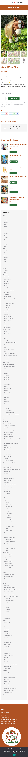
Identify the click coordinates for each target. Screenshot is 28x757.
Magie (4, 620)
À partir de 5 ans (8, 563)
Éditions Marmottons (9, 594)
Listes (4, 572)
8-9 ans (18, 102)
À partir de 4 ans (8, 561)
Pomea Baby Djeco (10, 539)
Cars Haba (8, 546)
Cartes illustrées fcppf (9, 430)
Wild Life (9, 524)
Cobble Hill (6, 679)
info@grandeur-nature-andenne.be (9, 719)
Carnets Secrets (8, 672)
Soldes (4, 694)
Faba (5, 331)
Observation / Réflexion (8, 655)
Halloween (8, 493)
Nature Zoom (7, 644)
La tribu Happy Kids (8, 432)
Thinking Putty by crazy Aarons (11, 487)
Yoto (5, 344)
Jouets (2, 104)
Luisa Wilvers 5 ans (8, 576)
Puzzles (5, 675)
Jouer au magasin (8, 530)
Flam (7, 340)
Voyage (6, 360)
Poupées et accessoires (9, 537)
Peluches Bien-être (8, 436)
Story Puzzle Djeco (8, 692)
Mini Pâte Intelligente (9, 478)
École (7, 602)
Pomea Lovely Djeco (10, 541)
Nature (7, 611)
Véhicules (6, 543)
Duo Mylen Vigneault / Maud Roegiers (12, 589)
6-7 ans (15, 102)
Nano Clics (6, 397)
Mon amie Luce (6, 622)
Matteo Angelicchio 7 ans (10, 578)
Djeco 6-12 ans (7, 316)
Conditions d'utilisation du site (8, 721)
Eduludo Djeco (7, 277)
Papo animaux (9, 506)
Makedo (6, 390)
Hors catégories (8, 371)
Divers (8, 515)
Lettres (6, 281)
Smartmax (6, 403)
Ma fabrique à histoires (11, 342)
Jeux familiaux (7, 456)
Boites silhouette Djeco (9, 677)
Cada (5, 382)
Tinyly (7, 528)
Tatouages (6, 375)
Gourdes (6, 351)
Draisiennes (7, 627)
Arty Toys (8, 502)
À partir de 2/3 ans (8, 557)
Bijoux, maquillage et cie (8, 364)
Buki (7, 288)
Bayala (8, 511)
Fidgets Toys (7, 471)
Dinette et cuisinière (8, 497)
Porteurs (6, 631)
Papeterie (5, 670)
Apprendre (5, 274)
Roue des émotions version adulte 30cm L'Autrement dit (17, 198)
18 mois (5, 231)
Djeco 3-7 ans (7, 314)
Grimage (6, 368)
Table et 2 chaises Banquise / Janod (18, 176)
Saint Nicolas (7, 618)
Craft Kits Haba (7, 296)
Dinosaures (9, 513)
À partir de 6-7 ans (8, 565)
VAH (7, 495)
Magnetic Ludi (7, 388)
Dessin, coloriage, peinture (10, 298)
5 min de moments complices (11, 427)
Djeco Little (8, 559)
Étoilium (6, 657)
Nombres (6, 283)
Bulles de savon (7, 447)
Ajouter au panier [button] (13, 182)
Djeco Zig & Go (7, 384)
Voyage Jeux (6, 697)
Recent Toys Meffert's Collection (11, 664)
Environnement (9, 410)
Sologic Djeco (7, 668)
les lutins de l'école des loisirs (11, 596)
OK (14, 754)
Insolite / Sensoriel (7, 467)
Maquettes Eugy (8, 327)
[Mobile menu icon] (25, 2)
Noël (7, 613)
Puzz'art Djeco (7, 686)
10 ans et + (5, 220)
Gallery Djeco (7, 681)
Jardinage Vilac (7, 642)
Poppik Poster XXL (10, 290)
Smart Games (7, 666)
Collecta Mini (8, 504)
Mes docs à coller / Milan (15, 155)
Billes (5, 445)
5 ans (12, 102)
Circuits (7, 408)
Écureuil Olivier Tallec (9, 592)
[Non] (26, 752)
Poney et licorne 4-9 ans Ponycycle (18, 186)
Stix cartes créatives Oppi (16, 167)
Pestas (6, 399)
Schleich (8, 508)
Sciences (6, 285)
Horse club (9, 522)
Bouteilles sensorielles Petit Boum (12, 469)
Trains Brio (6, 406)
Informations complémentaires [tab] (8, 121)
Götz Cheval (4, 91)
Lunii (5, 338)
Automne (8, 598)
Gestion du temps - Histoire (9, 462)
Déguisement (7, 491)
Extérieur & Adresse (7, 441)
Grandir (7, 607)
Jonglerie (6, 458)
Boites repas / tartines (9, 349)
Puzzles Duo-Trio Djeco (9, 690)
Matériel (7, 307)
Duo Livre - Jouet (7, 423)
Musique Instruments (8, 635)
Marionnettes (7, 532)
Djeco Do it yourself (8, 318)
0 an (4, 215)
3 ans (7, 102)
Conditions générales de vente (8, 723)
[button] (25, 16)
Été (6, 605)
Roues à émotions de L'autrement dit (12, 438)
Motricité (5, 624)
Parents (7, 616)
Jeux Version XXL (7, 570)
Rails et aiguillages (10, 412)
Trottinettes (7, 633)
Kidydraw (8, 305)
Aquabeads (6, 294)
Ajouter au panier (14, 98)
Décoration (5, 421)
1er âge (8, 309)
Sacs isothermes (8, 358)
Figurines (6, 500)
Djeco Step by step (10, 303)
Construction (6, 377)
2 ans (4, 235)
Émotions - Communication (9, 425)
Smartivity (6, 401)
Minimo (6, 465)
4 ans (10, 102)
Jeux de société (6, 552)
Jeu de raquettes (8, 454)
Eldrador (9, 517)
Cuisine (4, 419)
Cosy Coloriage (9, 301)
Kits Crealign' (7, 325)
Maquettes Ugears (8, 393)
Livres (5, 224)
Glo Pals (6, 473)
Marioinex (6, 395)
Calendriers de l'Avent (9, 651)
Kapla (5, 386)
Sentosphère (7, 482)
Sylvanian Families (10, 526)
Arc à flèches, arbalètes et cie (11, 443)
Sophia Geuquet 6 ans (9, 581)
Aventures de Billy (10, 600)
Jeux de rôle (22, 102)
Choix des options (13, 161)
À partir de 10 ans (8, 554)
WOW (7, 550)
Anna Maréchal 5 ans (9, 574)
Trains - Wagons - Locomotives (13, 414)
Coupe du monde (7, 417)
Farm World (9, 519)
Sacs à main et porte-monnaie (11, 355)
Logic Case (6, 662)
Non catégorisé (20, 104)
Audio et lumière (6, 329)
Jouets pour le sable (9, 460)
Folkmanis (8, 535)
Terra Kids (6, 646)
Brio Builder (6, 379)
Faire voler (6, 449)
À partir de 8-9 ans (8, 567)
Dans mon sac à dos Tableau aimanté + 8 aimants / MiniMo (18, 145)
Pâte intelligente (7, 480)
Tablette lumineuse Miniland (10, 484)
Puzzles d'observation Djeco (10, 688)
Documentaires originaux (9, 587)
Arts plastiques (6, 292)
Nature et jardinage (7, 637)
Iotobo (5, 323)
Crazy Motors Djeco (10, 548)
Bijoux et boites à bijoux (9, 366)
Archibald (6, 585)
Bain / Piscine (6, 362)
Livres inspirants (8, 434)
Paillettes (6, 373)
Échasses (6, 629)
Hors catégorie (7, 279)
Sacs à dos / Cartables (9, 353)
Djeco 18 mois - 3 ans (9, 312)
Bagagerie (5, 347)
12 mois (5, 226)
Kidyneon (6, 336)
